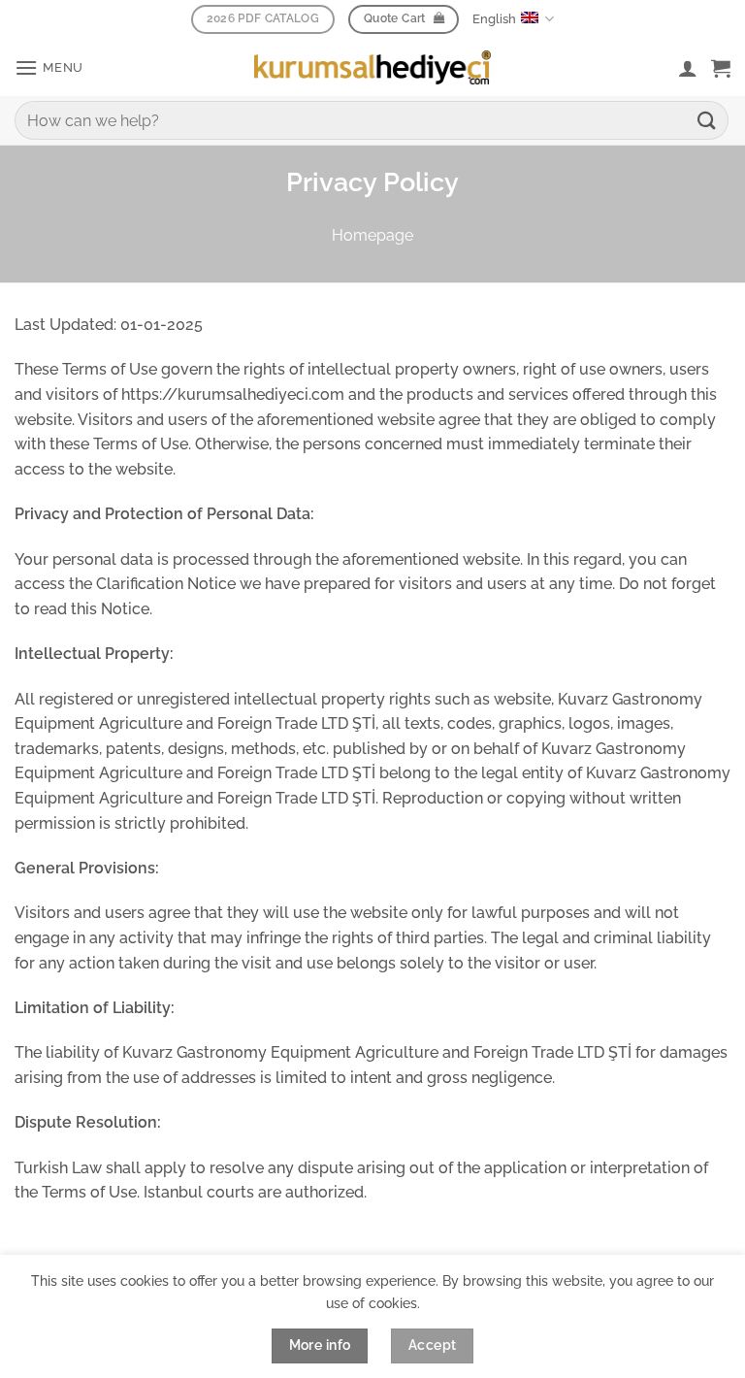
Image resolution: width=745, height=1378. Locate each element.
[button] (49, 67)
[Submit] (707, 120)
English (494, 19)
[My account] (687, 68)
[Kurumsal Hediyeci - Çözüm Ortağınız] (372, 66)
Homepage (372, 235)
